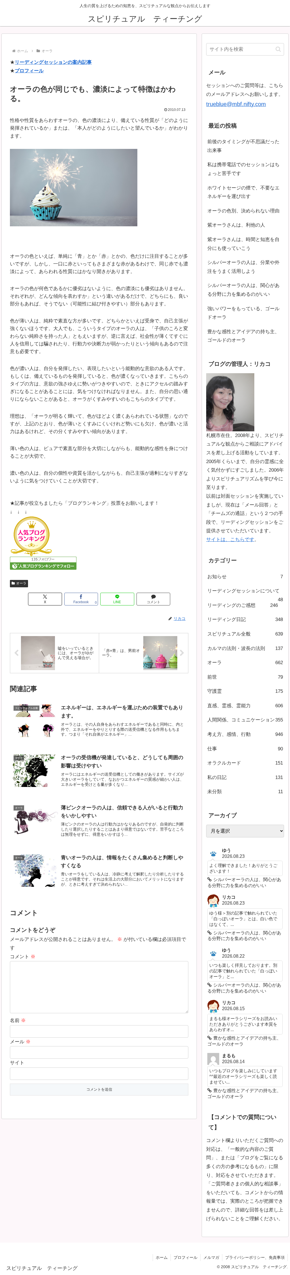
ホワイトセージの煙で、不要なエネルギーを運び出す (243, 192)
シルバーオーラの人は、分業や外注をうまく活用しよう (243, 267)
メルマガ (211, 1257)
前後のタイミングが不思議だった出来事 (243, 146)
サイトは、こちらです (230, 539)
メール (20, 1041)
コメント (22, 956)
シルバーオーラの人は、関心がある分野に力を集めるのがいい (243, 290)
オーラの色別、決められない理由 (243, 211)
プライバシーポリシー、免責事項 (255, 1257)
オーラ (21, 583)
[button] (278, 49)
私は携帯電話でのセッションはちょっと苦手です (243, 169)
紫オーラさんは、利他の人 (236, 225)
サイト (17, 1062)
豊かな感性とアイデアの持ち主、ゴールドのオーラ (243, 336)
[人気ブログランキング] (31, 536)
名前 (18, 1020)
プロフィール (29, 70)
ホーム (162, 1257)
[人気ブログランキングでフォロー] (43, 563)
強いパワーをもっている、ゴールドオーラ (243, 313)
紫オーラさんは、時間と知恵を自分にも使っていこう (243, 244)
